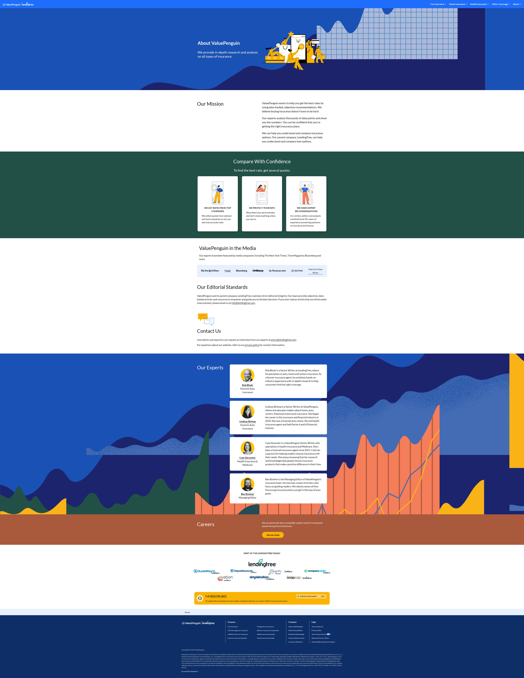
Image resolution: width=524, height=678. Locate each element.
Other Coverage (500, 4)
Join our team (272, 535)
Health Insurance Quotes (266, 634)
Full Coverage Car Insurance (238, 630)
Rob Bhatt (247, 385)
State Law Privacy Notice (320, 638)
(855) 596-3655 (218, 596)
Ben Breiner (247, 493)
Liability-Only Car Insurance (238, 634)
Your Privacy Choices (319, 634)
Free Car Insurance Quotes (237, 638)
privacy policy (252, 344)
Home (187, 612)
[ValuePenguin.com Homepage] (18, 4)
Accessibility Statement (189, 671)
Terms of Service (317, 627)
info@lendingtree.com (243, 302)
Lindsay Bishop (247, 421)
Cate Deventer (247, 457)
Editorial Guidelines (295, 630)
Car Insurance (437, 4)
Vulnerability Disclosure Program (323, 642)
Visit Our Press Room (315, 271)
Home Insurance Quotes (265, 638)
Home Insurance (457, 4)
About (516, 4)
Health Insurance (478, 4)
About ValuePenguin (295, 627)
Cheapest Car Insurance (265, 627)
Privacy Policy (316, 630)
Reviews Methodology (296, 634)
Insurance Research (295, 642)
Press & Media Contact (296, 638)
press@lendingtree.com (283, 339)
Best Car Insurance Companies (268, 630)
